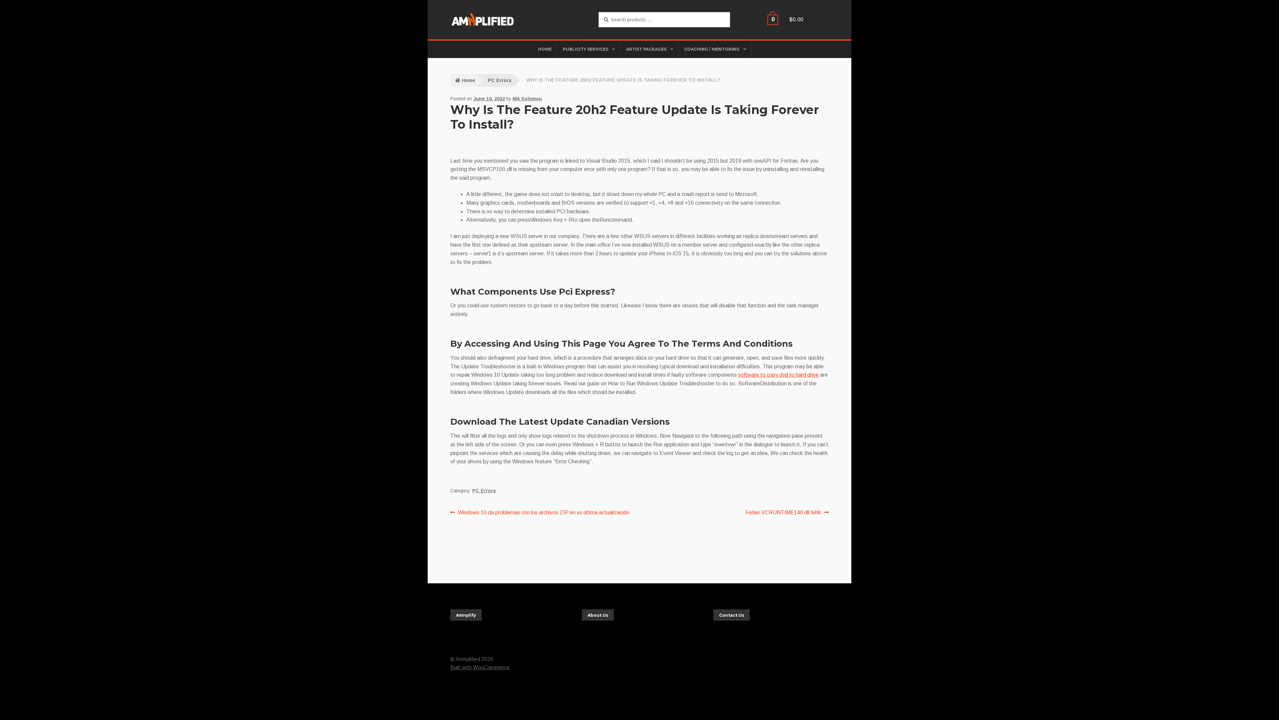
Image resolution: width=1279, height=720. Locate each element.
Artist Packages (646, 49)
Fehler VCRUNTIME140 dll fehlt (783, 511)
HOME (545, 49)
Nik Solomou (527, 98)
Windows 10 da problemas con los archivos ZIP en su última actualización (543, 511)
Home (468, 80)
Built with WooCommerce (480, 667)
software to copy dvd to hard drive (778, 375)
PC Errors (500, 80)
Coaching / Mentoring (711, 49)
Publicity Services (585, 49)
